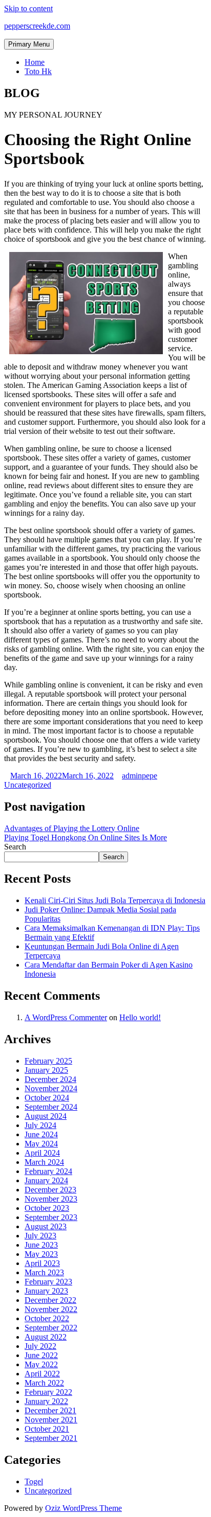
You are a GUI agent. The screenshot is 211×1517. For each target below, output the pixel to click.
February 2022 (48, 1392)
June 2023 (41, 1244)
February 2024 (48, 1171)
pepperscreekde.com (37, 25)
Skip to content (28, 8)
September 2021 (51, 1438)
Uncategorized (27, 784)
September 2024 (51, 1106)
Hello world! (140, 1017)
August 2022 (46, 1336)
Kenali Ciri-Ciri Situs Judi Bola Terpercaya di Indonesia (115, 900)
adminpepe (139, 775)
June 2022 (41, 1355)
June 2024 (41, 1134)
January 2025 (46, 1070)
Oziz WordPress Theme (83, 1508)
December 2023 (50, 1189)
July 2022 (40, 1346)
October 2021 (47, 1428)
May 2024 (41, 1143)
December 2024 (50, 1079)
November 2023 (51, 1198)
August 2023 (46, 1226)
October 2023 (47, 1208)
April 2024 (42, 1152)
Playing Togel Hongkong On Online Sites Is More (85, 837)
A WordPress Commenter (66, 1017)
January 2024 (46, 1180)
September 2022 (51, 1327)
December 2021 (50, 1410)
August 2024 (46, 1116)
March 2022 (44, 1382)
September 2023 (51, 1217)
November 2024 (51, 1088)
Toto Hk (38, 71)
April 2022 (42, 1373)
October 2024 (47, 1097)
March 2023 (44, 1272)
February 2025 (48, 1060)
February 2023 (48, 1281)
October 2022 (47, 1318)
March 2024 (44, 1162)
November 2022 (51, 1309)
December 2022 (50, 1300)
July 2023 (40, 1235)
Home (35, 62)
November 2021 (51, 1419)
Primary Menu (29, 44)
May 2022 (41, 1364)
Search (15, 846)
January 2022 (46, 1401)
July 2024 (40, 1125)
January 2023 (46, 1290)
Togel (34, 1481)
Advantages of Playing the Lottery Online (71, 828)
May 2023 (41, 1254)
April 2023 (42, 1263)
